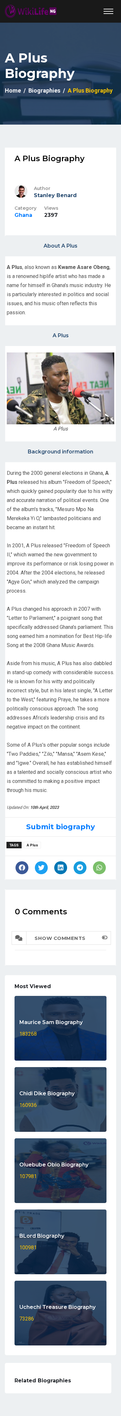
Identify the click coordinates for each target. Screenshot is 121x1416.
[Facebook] (21, 867)
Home (13, 90)
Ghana (23, 215)
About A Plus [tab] (60, 246)
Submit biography (60, 827)
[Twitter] (41, 867)
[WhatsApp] (99, 867)
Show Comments (60, 938)
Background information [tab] (60, 452)
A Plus (32, 845)
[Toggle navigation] (108, 11)
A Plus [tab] (61, 335)
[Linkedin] (60, 867)
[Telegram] (80, 867)
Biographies (44, 90)
